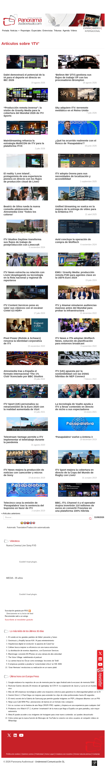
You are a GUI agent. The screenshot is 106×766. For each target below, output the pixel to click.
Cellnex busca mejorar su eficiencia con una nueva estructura (33, 647)
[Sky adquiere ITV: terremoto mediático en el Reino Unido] (79, 94)
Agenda (66, 30)
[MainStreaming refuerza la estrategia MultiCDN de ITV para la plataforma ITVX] (27, 127)
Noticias (14, 30)
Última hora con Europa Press (24, 676)
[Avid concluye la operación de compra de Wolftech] (79, 226)
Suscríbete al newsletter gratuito (19, 620)
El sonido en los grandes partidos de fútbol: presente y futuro (32, 637)
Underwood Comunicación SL (50, 762)
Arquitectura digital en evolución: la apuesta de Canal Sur (31, 644)
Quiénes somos (28, 754)
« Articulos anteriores (10, 513)
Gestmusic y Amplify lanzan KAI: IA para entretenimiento (31, 641)
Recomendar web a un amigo (16, 616)
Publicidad (39, 754)
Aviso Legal (49, 754)
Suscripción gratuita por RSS (17, 611)
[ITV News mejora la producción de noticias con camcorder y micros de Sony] (27, 457)
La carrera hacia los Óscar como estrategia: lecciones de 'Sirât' (33, 661)
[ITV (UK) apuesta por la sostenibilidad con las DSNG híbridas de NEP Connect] (79, 358)
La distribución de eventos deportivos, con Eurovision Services (33, 651)
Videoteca (14, 541)
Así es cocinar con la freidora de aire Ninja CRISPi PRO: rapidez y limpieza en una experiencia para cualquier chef (54, 705)
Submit (90, 518)
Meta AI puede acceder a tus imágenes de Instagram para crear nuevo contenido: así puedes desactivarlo (50, 715)
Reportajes (25, 30)
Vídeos (74, 30)
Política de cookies (13, 754)
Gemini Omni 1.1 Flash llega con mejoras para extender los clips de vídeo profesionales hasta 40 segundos (51, 695)
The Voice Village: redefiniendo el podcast (25, 657)
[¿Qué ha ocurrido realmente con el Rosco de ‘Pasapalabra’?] (79, 127)
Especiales (36, 30)
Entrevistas (48, 30)
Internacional (92, 31)
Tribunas (58, 30)
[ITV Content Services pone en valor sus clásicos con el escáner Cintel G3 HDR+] (27, 292)
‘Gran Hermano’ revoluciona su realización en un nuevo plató (32, 667)
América (96, 28)
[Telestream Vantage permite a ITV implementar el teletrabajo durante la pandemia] (27, 424)
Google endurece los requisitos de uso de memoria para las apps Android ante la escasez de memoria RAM (51, 682)
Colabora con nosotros (64, 754)
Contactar (96, 754)
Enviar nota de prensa (82, 754)
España (87, 28)
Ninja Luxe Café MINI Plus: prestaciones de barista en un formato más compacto (40, 702)
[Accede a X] (100, 653)
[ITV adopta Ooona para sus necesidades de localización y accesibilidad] (79, 160)
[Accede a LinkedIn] (100, 659)
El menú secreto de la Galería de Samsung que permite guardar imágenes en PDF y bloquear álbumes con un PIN (54, 699)
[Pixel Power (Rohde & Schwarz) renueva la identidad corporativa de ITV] (27, 325)
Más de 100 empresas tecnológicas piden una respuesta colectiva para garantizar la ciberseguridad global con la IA (54, 692)
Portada (5, 30)
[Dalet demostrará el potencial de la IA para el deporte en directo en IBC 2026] (27, 61)
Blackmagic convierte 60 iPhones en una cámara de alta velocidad (35, 654)
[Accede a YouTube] (100, 664)
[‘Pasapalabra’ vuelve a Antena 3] (79, 424)
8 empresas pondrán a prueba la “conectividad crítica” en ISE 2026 (35, 664)
